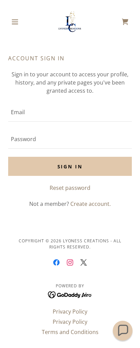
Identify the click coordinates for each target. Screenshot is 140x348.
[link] (70, 21)
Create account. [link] (90, 204)
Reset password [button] (70, 188)
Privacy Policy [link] (70, 311)
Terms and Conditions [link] (70, 332)
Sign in (70, 166)
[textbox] (70, 112)
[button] (17, 22)
